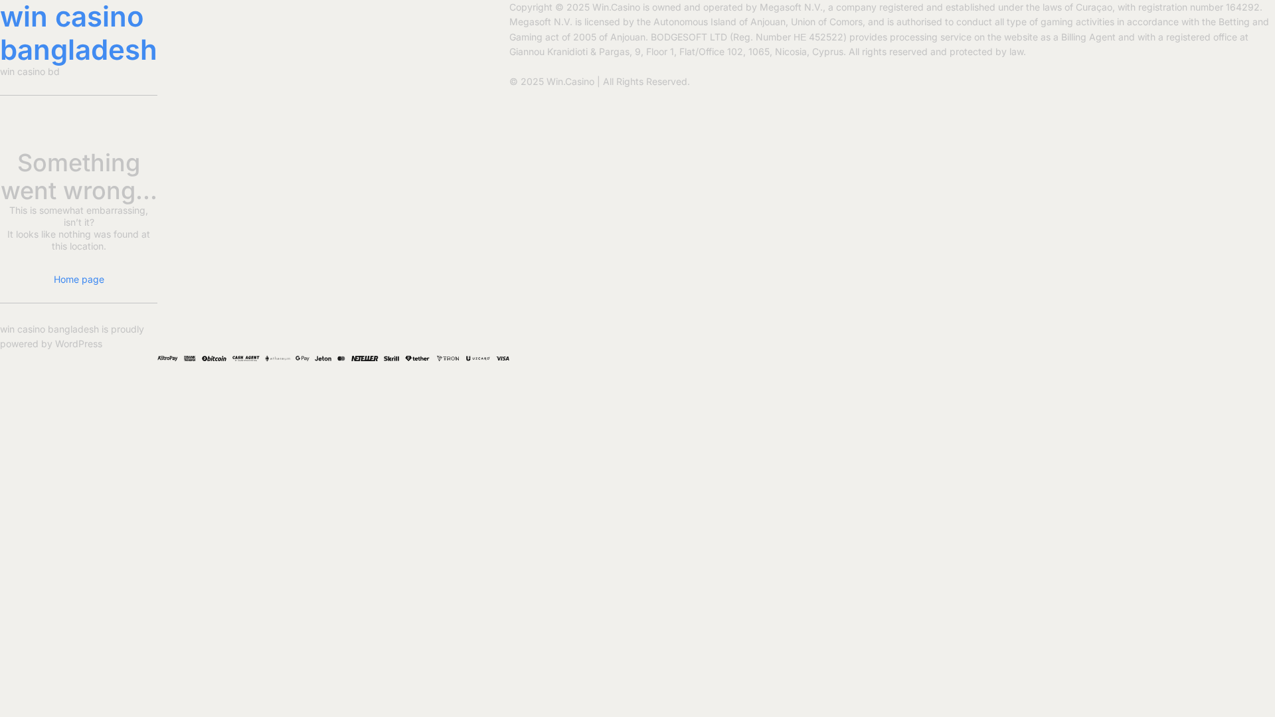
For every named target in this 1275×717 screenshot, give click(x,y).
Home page (79, 279)
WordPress (78, 343)
